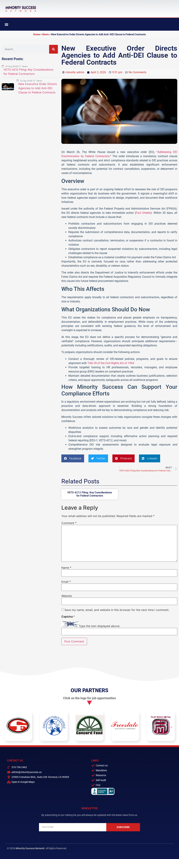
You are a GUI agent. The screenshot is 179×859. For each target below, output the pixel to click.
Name (66, 567)
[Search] (53, 49)
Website (66, 595)
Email (66, 581)
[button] (6, 24)
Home (36, 34)
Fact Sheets (143, 212)
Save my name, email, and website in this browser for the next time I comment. (117, 609)
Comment (69, 523)
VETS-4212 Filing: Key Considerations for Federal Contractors (89, 494)
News (45, 34)
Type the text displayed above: (99, 626)
